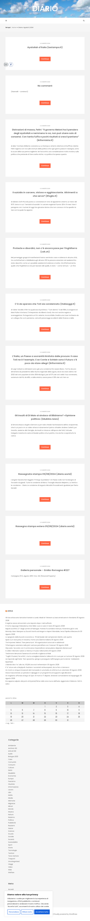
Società (11, 839)
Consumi (11, 765)
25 (79, 717)
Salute (10, 828)
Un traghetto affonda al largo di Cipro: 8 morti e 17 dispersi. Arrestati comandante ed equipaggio (42, 676)
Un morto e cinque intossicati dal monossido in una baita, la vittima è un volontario (37, 670)
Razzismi (11, 826)
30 (56, 720)
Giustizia (11, 784)
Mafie (10, 795)
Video (10, 867)
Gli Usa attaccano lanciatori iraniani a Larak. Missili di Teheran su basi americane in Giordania (40, 618)
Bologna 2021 (13, 756)
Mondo (11, 809)
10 (67, 710)
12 (11, 713)
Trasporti (11, 859)
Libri (9, 792)
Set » (12, 723)
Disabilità (11, 773)
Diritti (10, 770)
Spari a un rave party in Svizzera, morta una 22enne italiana (28, 640)
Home (14, 27)
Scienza (11, 831)
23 (56, 717)
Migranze (11, 803)
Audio (10, 754)
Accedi (11, 889)
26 (11, 720)
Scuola (10, 834)
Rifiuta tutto (27, 912)
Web (10, 870)
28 (34, 720)
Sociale (11, 836)
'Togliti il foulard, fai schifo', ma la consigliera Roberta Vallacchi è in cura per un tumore (38, 656)
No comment (45, 85)
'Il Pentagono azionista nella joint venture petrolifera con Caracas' (30, 645)
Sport (10, 845)
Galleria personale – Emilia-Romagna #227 (45, 570)
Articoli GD (12, 751)
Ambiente (12, 745)
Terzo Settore (13, 856)
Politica (11, 820)
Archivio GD (12, 748)
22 (45, 717)
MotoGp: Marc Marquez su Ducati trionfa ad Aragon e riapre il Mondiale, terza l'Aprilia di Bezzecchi (42, 631)
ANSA (10, 611)
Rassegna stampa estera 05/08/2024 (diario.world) (45, 526)
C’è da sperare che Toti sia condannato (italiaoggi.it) (45, 303)
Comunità (12, 762)
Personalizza (14, 912)
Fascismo (11, 781)
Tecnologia (12, 850)
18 (79, 713)
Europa (11, 779)
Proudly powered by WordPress (65, 914)
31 (67, 720)
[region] (28, 904)
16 (56, 713)
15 (45, 713)
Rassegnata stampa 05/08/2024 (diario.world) (45, 474)
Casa (10, 759)
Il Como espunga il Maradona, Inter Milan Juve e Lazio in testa (28, 626)
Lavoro (10, 790)
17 (67, 713)
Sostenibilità (12, 842)
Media (10, 798)
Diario (45, 8)
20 (22, 717)
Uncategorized (13, 861)
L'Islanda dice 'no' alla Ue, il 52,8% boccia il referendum (26, 665)
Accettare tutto (42, 912)
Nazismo (11, 817)
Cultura (11, 767)
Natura (10, 814)
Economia (12, 776)
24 (68, 717)
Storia (10, 848)
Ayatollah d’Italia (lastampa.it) (45, 47)
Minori (10, 806)
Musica (11, 812)
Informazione (13, 787)
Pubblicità (12, 823)
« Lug (7, 723)
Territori (11, 853)
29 (45, 720)
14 (33, 713)
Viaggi (10, 864)
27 (22, 720)
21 (33, 717)
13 (22, 713)
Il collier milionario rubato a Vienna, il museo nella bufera (27, 651)
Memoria (11, 801)
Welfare (11, 872)
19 (11, 717)
